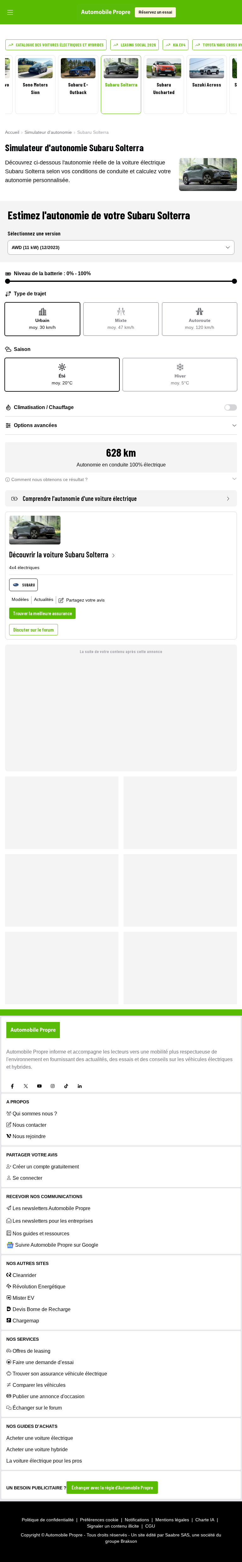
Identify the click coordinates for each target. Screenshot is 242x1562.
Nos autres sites (27, 1263)
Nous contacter (29, 1125)
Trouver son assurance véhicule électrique (60, 1373)
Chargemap (26, 1320)
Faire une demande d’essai (43, 1362)
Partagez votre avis (85, 600)
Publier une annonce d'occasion (48, 1396)
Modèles (20, 599)
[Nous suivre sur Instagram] (53, 1086)
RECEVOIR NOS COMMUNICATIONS (44, 1196)
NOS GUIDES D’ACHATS (31, 1426)
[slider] (7, 281)
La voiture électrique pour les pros (44, 1461)
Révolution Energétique (39, 1286)
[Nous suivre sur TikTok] (66, 1086)
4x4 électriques (24, 567)
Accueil (12, 132)
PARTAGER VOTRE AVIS (31, 1154)
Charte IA (204, 1519)
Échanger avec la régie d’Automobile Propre (112, 1487)
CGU (150, 1526)
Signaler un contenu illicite (113, 1526)
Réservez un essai (155, 12)
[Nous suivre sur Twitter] (26, 1086)
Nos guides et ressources (41, 1233)
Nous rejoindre (29, 1136)
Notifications (137, 1519)
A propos (17, 1101)
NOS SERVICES (22, 1339)
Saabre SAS (177, 1534)
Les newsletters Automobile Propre (51, 1208)
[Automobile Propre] (106, 12)
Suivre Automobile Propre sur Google (56, 1245)
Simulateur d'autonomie (48, 132)
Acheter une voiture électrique (39, 1438)
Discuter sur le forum (33, 630)
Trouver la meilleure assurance (42, 613)
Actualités (43, 599)
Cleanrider (24, 1275)
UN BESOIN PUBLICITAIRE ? (36, 1487)
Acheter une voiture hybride (37, 1449)
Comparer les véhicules (39, 1385)
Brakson (129, 1541)
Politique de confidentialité (48, 1519)
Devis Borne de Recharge (42, 1309)
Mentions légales (172, 1519)
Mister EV (23, 1298)
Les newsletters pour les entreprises (53, 1221)
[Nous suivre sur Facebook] (12, 1086)
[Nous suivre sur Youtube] (39, 1086)
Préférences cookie (99, 1519)
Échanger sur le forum (37, 1408)
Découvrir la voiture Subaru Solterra (58, 554)
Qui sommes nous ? (35, 1113)
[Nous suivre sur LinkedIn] (80, 1086)
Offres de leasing (31, 1351)
